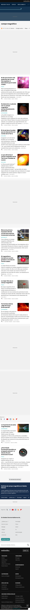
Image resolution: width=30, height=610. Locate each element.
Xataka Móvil (4, 560)
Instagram (10, 419)
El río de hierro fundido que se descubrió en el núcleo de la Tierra (8, 132)
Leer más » (18, 97)
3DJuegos (17, 558)
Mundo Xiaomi (5, 565)
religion (24, 497)
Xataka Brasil (4, 598)
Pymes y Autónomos (19, 587)
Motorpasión (18, 576)
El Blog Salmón (18, 585)
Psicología (19, 497)
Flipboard (17, 419)
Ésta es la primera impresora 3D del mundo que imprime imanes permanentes (8, 232)
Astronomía (4, 113)
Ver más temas (5, 539)
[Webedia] (26, 1)
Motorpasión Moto (19, 578)
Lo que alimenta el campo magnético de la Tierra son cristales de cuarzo (8, 157)
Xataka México (5, 596)
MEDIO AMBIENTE (22, 4)
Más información (16, 608)
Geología (3, 135)
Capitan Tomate (8, 321)
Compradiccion (5, 589)
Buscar (28, 545)
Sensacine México (19, 598)
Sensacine (17, 567)
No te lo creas (5, 524)
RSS (13, 419)
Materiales (4, 237)
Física (2, 86)
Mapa (26, 28)
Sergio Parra (7, 98)
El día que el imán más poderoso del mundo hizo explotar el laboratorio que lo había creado (8, 81)
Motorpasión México (19, 602)
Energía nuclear (19, 28)
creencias (4, 535)
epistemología (18, 532)
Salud (16, 527)
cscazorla (7, 442)
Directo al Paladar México (7, 602)
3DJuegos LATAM (19, 596)
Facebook (4, 419)
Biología (3, 527)
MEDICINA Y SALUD (5, 4)
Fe (28, 497)
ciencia (3, 532)
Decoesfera (4, 587)
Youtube (7, 419)
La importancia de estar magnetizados (8, 425)
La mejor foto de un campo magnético (7, 281)
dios (16, 535)
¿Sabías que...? (12, 497)
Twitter (1, 419)
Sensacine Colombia (19, 600)
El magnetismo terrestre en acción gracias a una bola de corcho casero (8, 258)
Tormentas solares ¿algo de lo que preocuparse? (7, 305)
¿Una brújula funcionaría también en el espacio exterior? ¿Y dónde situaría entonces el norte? (8, 451)
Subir (24, 550)
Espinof (17, 569)
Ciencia (12, 28)
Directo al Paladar (5, 576)
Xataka (3, 558)
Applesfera (4, 562)
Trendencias (4, 585)
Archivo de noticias (16, 479)
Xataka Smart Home (6, 564)
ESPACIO (14, 4)
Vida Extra (17, 560)
